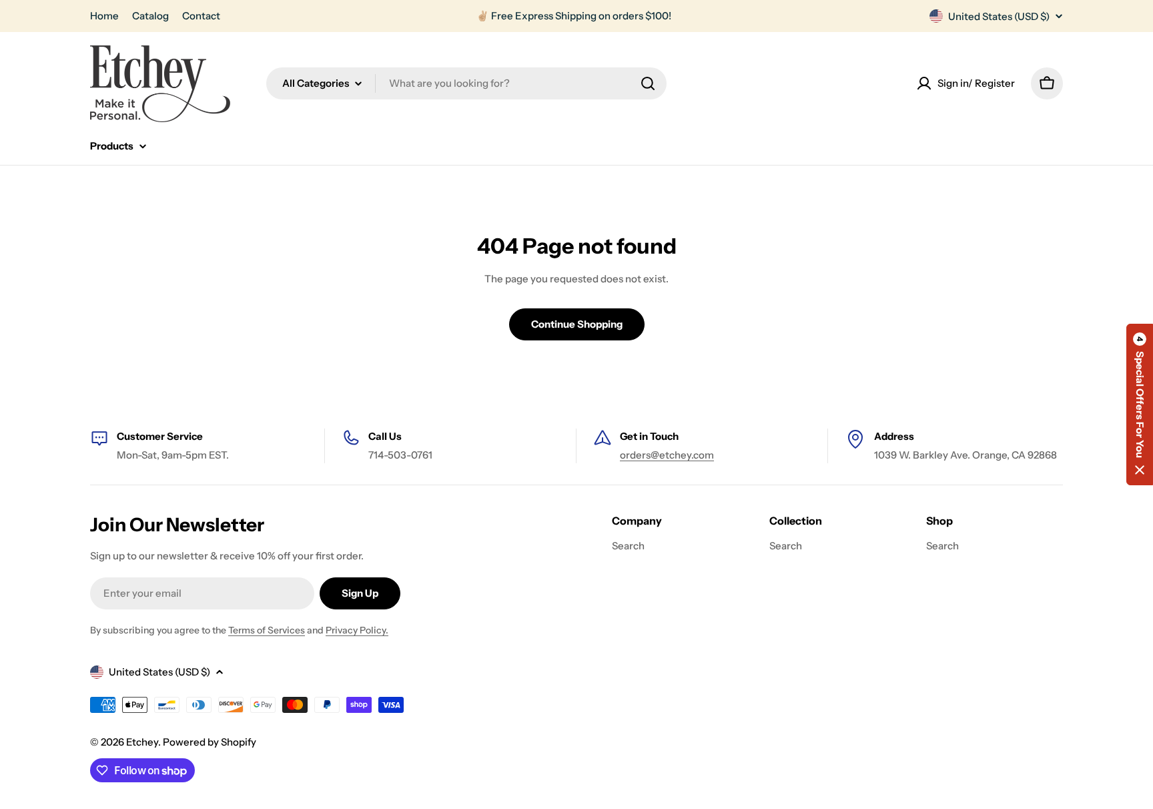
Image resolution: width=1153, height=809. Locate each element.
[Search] (648, 83)
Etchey (142, 742)
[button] (1139, 404)
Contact (201, 15)
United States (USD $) (999, 16)
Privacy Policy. (357, 630)
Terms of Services (266, 630)
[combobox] (466, 83)
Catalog (150, 15)
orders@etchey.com (667, 455)
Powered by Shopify (209, 742)
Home (104, 15)
